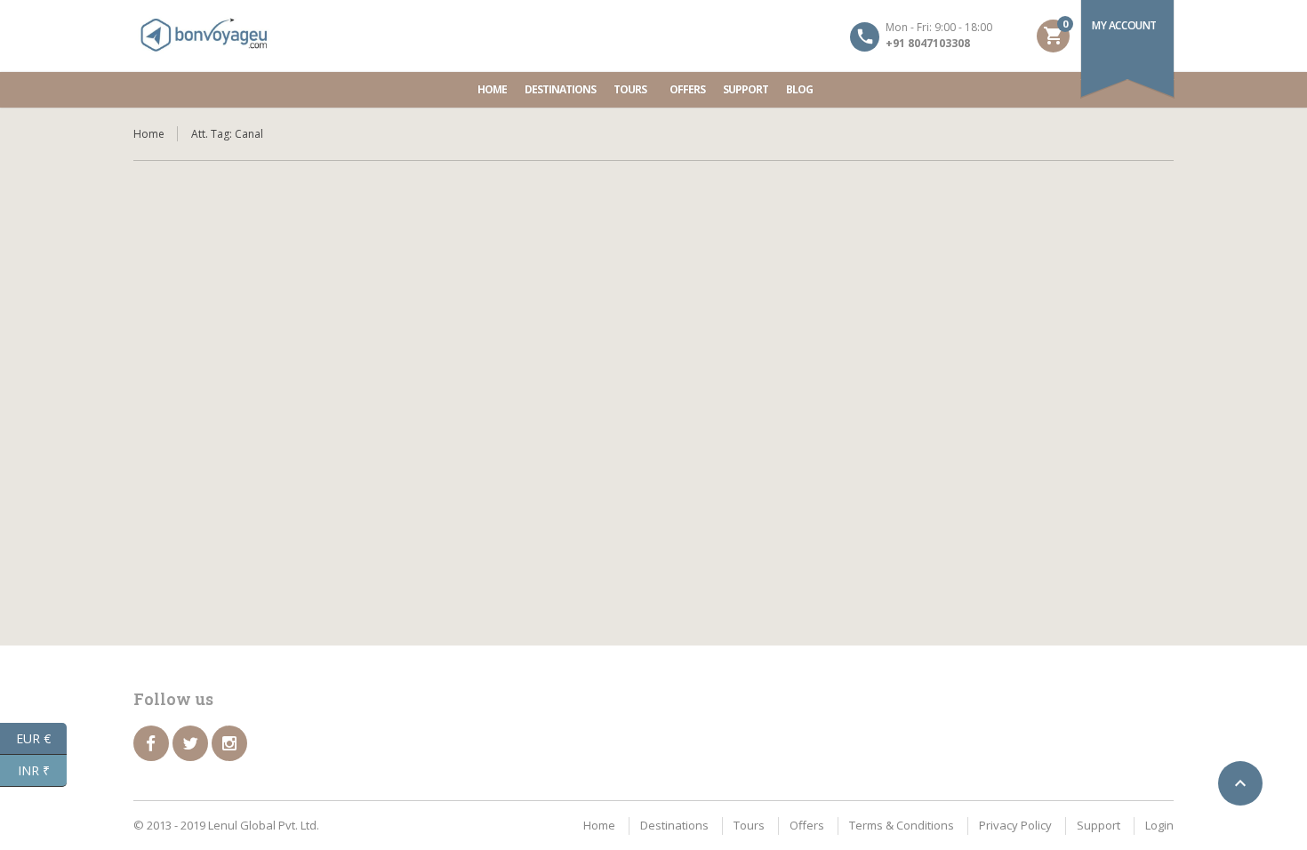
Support (745, 89)
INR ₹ (42, 769)
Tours (629, 89)
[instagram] (229, 743)
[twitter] (190, 743)
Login (1159, 825)
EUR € (41, 737)
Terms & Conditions (901, 825)
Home (492, 89)
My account (1124, 25)
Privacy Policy (1015, 825)
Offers (687, 89)
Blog (799, 89)
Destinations (560, 89)
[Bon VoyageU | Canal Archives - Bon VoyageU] (204, 35)
